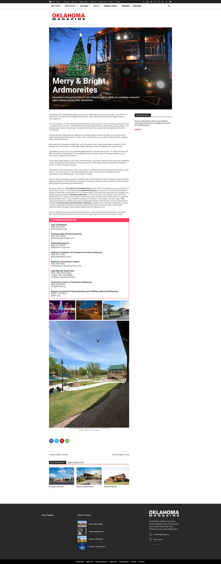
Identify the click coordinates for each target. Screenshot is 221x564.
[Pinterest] (155, 1)
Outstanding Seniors (96, 531)
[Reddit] (159, 1)
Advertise (93, 1)
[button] (169, 6)
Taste (96, 6)
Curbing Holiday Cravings (58, 455)
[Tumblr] (162, 1)
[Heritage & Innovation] (61, 476)
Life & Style (70, 6)
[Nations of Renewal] (82, 539)
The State (55, 6)
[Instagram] (147, 1)
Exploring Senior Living (120, 455)
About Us (74, 1)
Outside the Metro (70, 25)
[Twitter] (166, 1)
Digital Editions (83, 1)
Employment (103, 1)
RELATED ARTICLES (57, 463)
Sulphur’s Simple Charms (85, 486)
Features (84, 6)
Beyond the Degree (96, 524)
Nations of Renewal (96, 539)
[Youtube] (170, 1)
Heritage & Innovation (56, 486)
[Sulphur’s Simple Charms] (89, 476)
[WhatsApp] (67, 441)
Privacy (111, 1)
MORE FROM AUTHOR (76, 463)
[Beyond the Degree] (82, 524)
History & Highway (110, 486)
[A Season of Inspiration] (82, 546)
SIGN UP (138, 130)
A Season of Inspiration (97, 546)
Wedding (125, 6)
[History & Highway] (116, 476)
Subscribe (66, 1)
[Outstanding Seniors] (82, 531)
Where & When (110, 6)
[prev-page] (50, 491)
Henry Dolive (56, 105)
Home (51, 25)
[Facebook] (143, 1)
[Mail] (151, 1)
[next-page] (54, 491)
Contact (117, 1)
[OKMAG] (164, 513)
